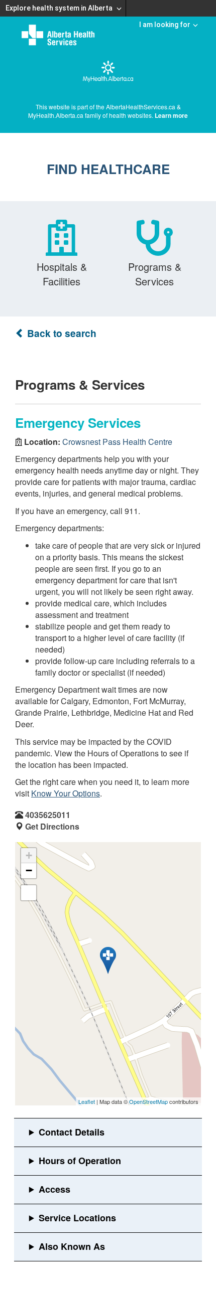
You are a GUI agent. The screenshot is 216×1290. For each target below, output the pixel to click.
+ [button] (29, 855)
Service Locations (77, 1217)
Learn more (171, 115)
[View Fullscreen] (28, 892)
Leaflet (86, 1101)
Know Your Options (65, 793)
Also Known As (72, 1246)
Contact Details (71, 1132)
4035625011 (47, 815)
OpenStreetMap (148, 1101)
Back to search (60, 333)
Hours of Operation (80, 1160)
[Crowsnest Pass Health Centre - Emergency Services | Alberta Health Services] (108, 960)
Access (54, 1189)
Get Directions (52, 826)
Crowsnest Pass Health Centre (117, 441)
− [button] (29, 870)
